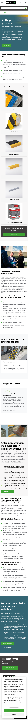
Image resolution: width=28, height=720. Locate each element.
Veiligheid (4, 12)
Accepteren (14, 710)
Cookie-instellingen (14, 707)
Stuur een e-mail (7, 647)
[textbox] (14, 8)
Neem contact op (7, 45)
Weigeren (14, 714)
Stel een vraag (10, 667)
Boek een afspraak (7, 643)
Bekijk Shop (14, 234)
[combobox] (14, 8)
